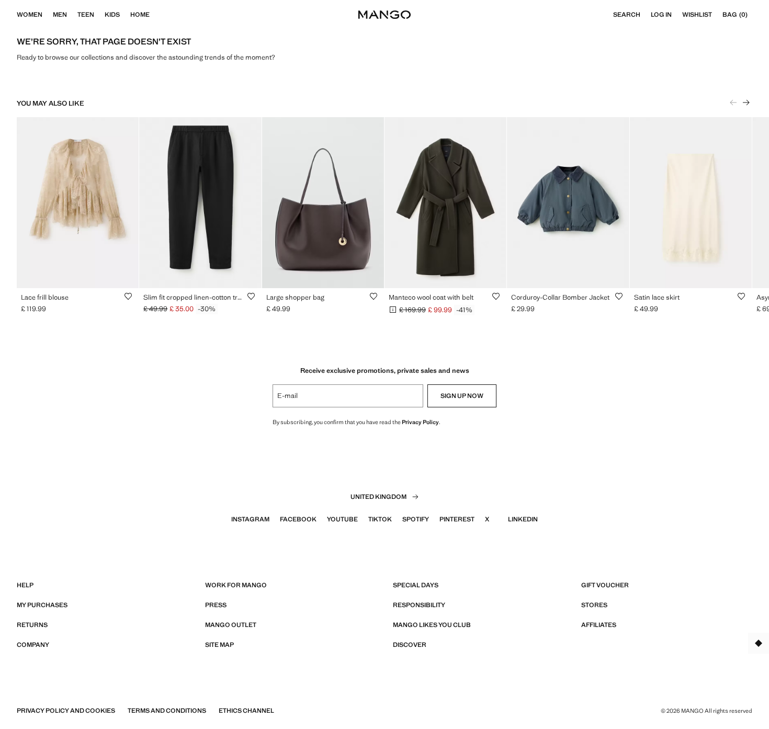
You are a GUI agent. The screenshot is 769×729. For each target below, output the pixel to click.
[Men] (72, 14)
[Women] (47, 14)
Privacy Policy (420, 422)
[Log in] (677, 14)
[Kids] (125, 14)
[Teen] (99, 14)
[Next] (746, 102)
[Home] (155, 14)
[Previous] (733, 102)
